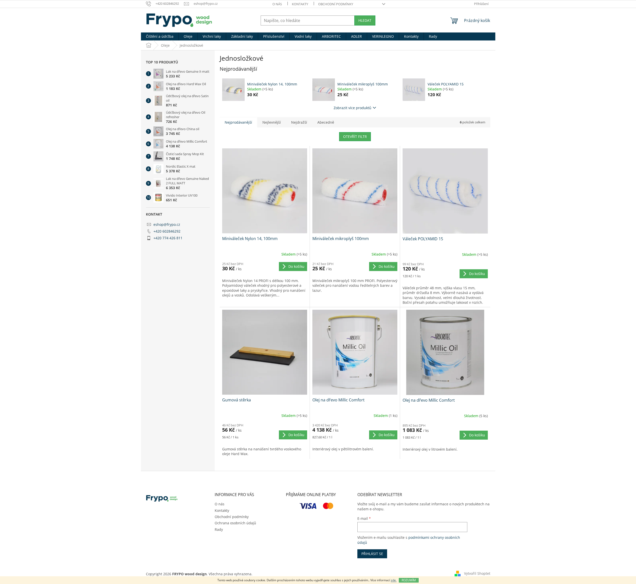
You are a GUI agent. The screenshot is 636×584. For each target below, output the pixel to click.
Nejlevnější (271, 122)
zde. (394, 580)
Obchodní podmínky (335, 4)
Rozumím (409, 580)
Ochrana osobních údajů (235, 523)
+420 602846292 (166, 231)
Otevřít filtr (355, 136)
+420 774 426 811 (167, 238)
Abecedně (325, 122)
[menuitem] (159, 36)
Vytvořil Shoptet (477, 573)
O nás (277, 4)
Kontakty (300, 4)
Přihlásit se (372, 553)
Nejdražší (299, 122)
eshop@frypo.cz (166, 224)
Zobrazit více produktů (352, 107)
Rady (219, 529)
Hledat (364, 20)
